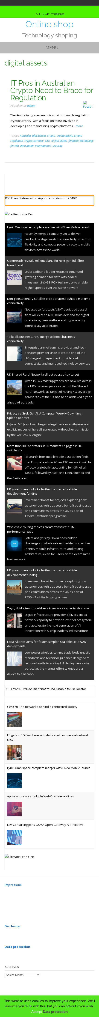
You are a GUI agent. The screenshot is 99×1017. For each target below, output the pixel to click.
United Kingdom (18, 2)
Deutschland (5, 2)
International (43, 146)
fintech (14, 146)
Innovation (27, 146)
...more (78, 126)
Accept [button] (36, 1012)
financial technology (80, 141)
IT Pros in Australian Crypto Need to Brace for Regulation (51, 90)
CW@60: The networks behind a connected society (42, 707)
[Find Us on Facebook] (53, 9)
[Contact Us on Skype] (48, 9)
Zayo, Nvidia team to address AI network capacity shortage (48, 608)
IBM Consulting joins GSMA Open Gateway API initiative (45, 825)
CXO (47, 141)
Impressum (13, 885)
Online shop (49, 24)
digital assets (59, 141)
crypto (51, 136)
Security (57, 146)
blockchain (39, 136)
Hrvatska (11, 2)
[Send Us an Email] (44, 9)
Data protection (55, 1012)
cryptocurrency (34, 141)
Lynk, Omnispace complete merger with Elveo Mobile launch (48, 227)
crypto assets (65, 136)
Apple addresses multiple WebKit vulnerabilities (40, 796)
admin (31, 106)
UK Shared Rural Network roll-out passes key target (43, 374)
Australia (25, 136)
